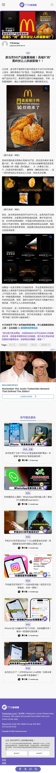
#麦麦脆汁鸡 (45, 345)
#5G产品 (12, 345)
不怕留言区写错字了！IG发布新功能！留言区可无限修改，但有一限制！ (28, 586)
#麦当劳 (34, 345)
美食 (4, 760)
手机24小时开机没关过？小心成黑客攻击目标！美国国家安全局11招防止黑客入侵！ (28, 542)
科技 (28, 53)
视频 (4, 763)
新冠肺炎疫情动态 (29, 328)
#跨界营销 (23, 345)
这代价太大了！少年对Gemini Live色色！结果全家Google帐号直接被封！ (28, 673)
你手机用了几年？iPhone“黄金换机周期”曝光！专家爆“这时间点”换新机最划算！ (28, 454)
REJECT (16, 753)
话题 (31, 449)
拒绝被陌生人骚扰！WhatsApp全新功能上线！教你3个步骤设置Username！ (28, 498)
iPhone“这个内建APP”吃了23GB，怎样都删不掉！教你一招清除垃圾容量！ (28, 630)
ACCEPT (39, 753)
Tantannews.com (9, 713)
